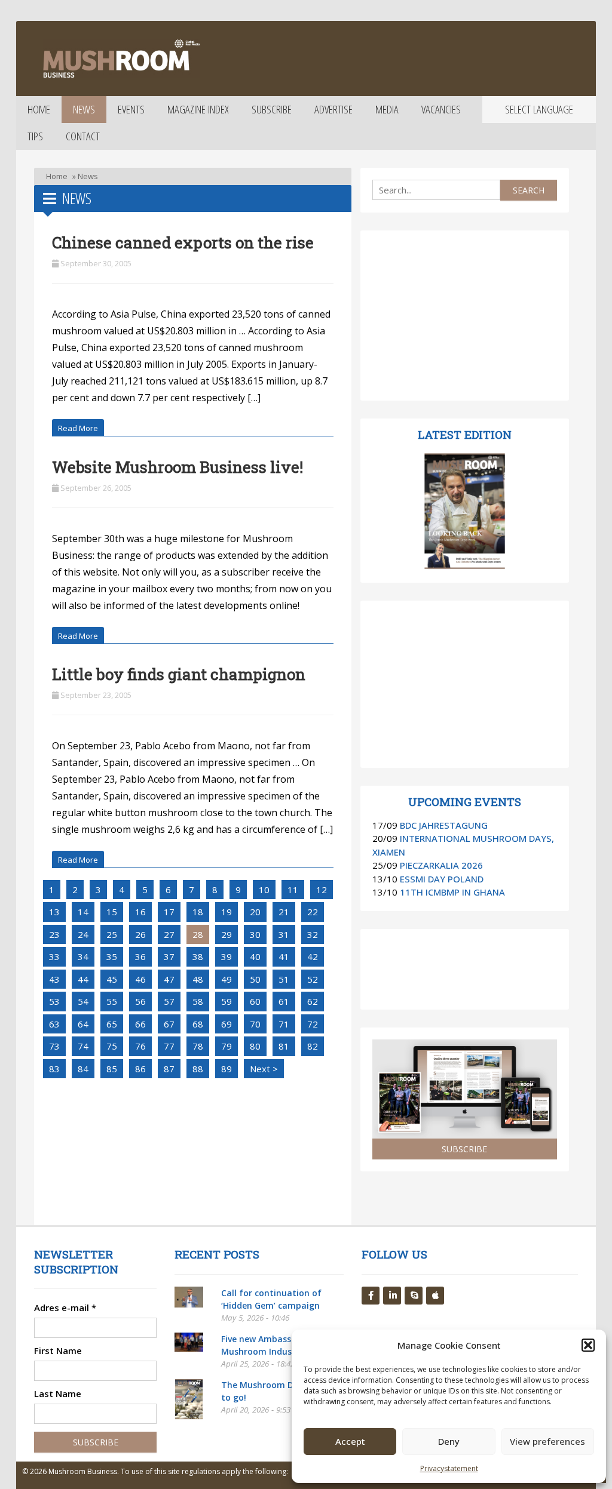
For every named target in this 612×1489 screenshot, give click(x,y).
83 (54, 1069)
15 (111, 912)
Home (38, 109)
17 (169, 912)
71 (284, 1024)
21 (284, 912)
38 (197, 956)
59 (226, 1001)
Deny (449, 1441)
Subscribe (272, 109)
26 (140, 934)
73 (54, 1046)
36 (140, 956)
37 (169, 956)
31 (284, 934)
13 (54, 912)
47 (169, 979)
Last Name (57, 1393)
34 (83, 956)
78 (197, 1046)
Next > (264, 1069)
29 (226, 934)
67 (169, 1024)
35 (111, 956)
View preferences (547, 1441)
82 (312, 1046)
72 (312, 1024)
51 (284, 979)
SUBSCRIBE (464, 1149)
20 (255, 912)
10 (264, 890)
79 (226, 1046)
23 (54, 934)
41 (284, 956)
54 (83, 1001)
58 (197, 1001)
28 (197, 934)
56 (140, 1001)
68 (197, 1024)
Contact (83, 136)
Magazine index (198, 109)
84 (83, 1069)
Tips (35, 136)
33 (54, 956)
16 (140, 912)
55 (111, 1001)
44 (83, 979)
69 (226, 1024)
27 (169, 934)
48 (197, 979)
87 (169, 1069)
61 (284, 1001)
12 (321, 890)
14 (83, 912)
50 (255, 979)
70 (255, 1024)
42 (312, 956)
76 (140, 1046)
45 (111, 979)
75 (111, 1046)
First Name (58, 1350)
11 (292, 890)
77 (169, 1046)
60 (255, 1001)
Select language (539, 109)
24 (83, 934)
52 (312, 979)
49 (226, 979)
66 (140, 1024)
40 (255, 956)
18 (197, 912)
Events (131, 109)
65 (111, 1024)
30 (255, 934)
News (84, 109)
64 (83, 1024)
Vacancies (441, 109)
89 (226, 1069)
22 (312, 912)
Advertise (333, 109)
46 (140, 979)
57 (169, 1001)
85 (111, 1069)
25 (111, 934)
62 (312, 1001)
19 (226, 912)
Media (387, 109)
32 (312, 934)
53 (54, 1001)
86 (140, 1069)
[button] (588, 1345)
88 (197, 1069)
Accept (350, 1441)
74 (83, 1046)
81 (284, 1046)
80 (255, 1046)
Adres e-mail (65, 1307)
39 (226, 956)
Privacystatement (449, 1468)
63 (54, 1024)
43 (54, 979)
